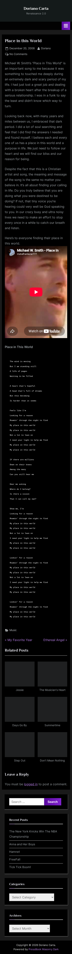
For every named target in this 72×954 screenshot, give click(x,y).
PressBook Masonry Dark (44, 949)
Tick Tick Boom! (20, 867)
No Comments (18, 54)
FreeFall (14, 859)
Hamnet (14, 852)
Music (13, 630)
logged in (31, 784)
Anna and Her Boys (22, 844)
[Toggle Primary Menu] (66, 26)
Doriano (46, 48)
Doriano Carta (36, 8)
